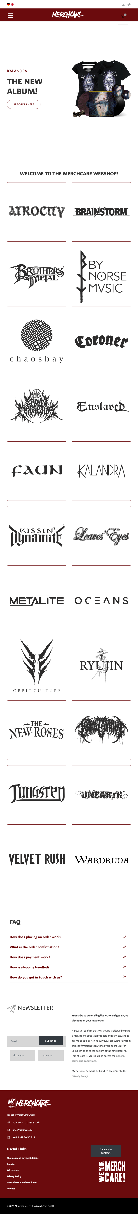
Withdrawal (13, 1170)
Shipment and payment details (22, 1157)
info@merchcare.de (22, 1129)
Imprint (11, 1164)
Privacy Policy (80, 1076)
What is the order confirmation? (34, 947)
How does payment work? (30, 957)
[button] (8, 88)
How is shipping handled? (29, 967)
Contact (11, 1188)
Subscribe (50, 1041)
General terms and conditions (22, 1182)
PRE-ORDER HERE (23, 104)
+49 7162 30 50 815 (24, 1137)
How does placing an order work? (35, 937)
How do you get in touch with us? (36, 977)
